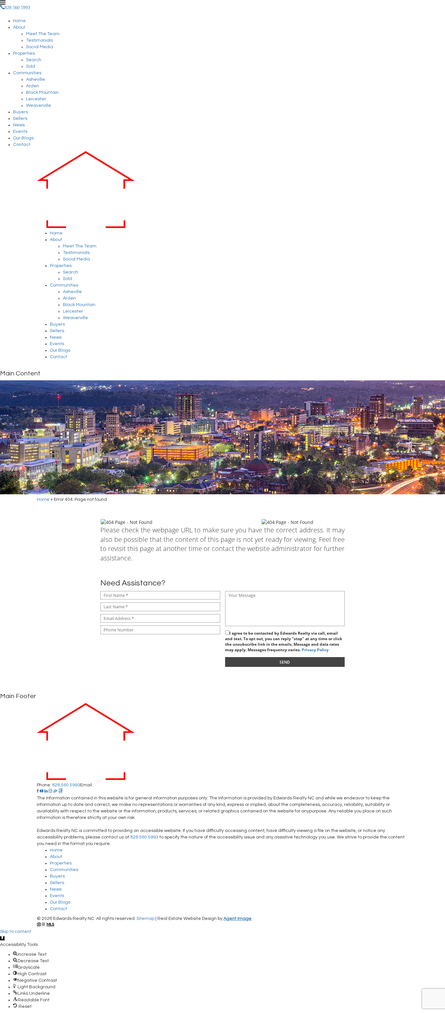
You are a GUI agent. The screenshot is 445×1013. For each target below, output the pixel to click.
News (19, 125)
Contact (21, 144)
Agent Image (237, 918)
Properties (24, 53)
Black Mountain (42, 92)
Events (20, 131)
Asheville (35, 79)
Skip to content (15, 931)
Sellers (20, 118)
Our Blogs (23, 138)
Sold (30, 66)
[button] (2, 938)
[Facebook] (38, 791)
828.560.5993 (66, 785)
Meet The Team (43, 34)
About (19, 27)
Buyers (20, 112)
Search (33, 60)
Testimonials (39, 40)
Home (19, 21)
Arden (32, 86)
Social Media (39, 47)
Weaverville (38, 105)
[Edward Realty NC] (222, 190)
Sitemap (145, 918)
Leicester (36, 99)
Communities (27, 73)
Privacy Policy (315, 650)
